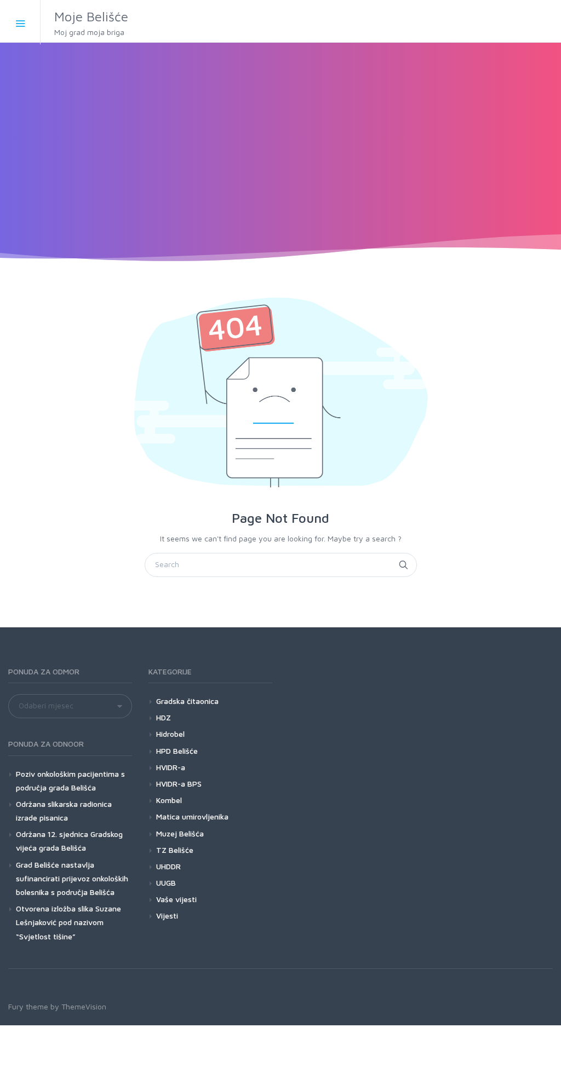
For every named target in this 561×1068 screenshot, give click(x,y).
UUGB (166, 882)
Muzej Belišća (180, 833)
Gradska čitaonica (187, 701)
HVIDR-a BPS (179, 783)
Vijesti (167, 915)
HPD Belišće (177, 750)
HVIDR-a (170, 767)
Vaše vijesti (176, 899)
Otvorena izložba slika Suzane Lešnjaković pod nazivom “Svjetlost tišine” (68, 922)
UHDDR (168, 866)
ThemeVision (83, 1006)
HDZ (163, 717)
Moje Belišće (91, 23)
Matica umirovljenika (192, 816)
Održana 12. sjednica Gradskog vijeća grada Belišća (69, 840)
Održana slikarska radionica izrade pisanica (64, 810)
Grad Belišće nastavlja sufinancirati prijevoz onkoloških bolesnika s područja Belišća (72, 878)
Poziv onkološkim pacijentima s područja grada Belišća (70, 780)
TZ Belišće (174, 850)
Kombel (169, 800)
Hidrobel (170, 733)
